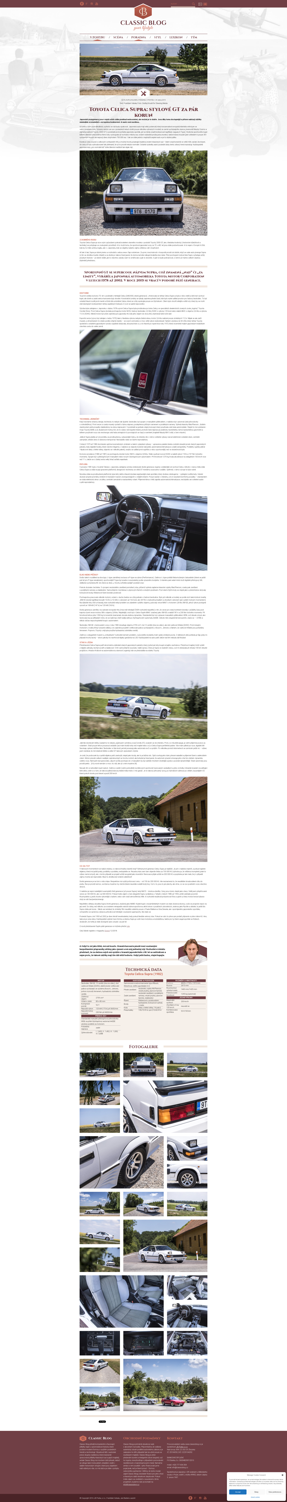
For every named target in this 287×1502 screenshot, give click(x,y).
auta (123, 100)
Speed (107, 931)
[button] (282, 1475)
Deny (256, 1492)
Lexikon (176, 37)
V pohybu (97, 37)
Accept (237, 1492)
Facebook (82, 3)
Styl (157, 37)
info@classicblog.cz (131, 1484)
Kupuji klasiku (132, 100)
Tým (194, 37)
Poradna (138, 37)
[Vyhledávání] (181, 4)
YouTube (96, 3)
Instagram (91, 3)
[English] (205, 3)
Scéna (118, 37)
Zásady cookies (255, 1497)
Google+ (87, 3)
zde (128, 926)
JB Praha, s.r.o (182, 1447)
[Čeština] (200, 3)
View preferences (275, 1492)
